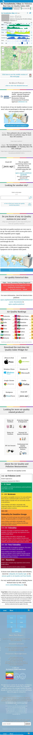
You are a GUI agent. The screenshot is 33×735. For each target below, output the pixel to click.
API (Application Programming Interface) (16, 663)
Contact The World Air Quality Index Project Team (16, 638)
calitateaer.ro (22, 102)
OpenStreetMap (23, 69)
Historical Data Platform (16, 665)
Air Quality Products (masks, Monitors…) (16, 661)
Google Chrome (9, 380)
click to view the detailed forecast (16, 85)
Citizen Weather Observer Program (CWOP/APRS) (16, 697)
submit (27, 724)
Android (24, 358)
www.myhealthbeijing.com (15, 585)
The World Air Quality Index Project (16, 669)
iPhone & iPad (9, 358)
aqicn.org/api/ (24, 179)
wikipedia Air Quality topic (18, 574)
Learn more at (16, 125)
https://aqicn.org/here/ (16, 141)
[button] (14, 56)
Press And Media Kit (16, 640)
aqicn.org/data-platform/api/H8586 (23, 174)
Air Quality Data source (16, 657)
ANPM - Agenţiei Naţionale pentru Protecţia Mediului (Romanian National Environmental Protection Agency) (16, 699)
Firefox (23, 380)
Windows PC (24, 369)
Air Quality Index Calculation (16, 658)
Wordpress (9, 392)
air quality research (16, 644)
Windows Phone (9, 369)
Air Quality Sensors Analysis (16, 650)
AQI (9, 13)
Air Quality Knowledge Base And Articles (16, 647)
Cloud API (24, 392)
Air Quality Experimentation (16, 648)
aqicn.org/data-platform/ (16, 304)
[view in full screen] (30, 13)
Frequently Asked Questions (16, 653)
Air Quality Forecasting (16, 660)
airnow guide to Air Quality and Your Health (16, 576)
